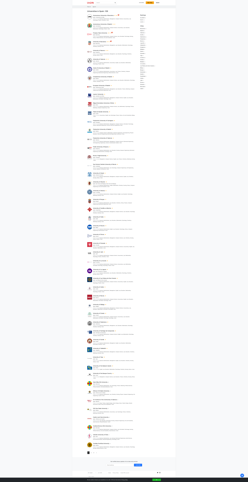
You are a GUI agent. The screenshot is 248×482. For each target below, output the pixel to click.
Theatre (104, 403)
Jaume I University (98, 94)
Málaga (97, 306)
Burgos (97, 201)
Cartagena (98, 122)
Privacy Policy (116, 472)
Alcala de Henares (99, 174)
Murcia (97, 297)
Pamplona (98, 52)
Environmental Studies (97, 439)
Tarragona (98, 157)
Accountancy (126, 18)
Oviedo (97, 315)
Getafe (97, 69)
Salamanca (98, 323)
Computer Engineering (102, 107)
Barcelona (98, 34)
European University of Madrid (101, 85)
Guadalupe (98, 166)
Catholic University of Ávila (100, 434)
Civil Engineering (126, 132)
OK (156, 479)
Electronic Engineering (115, 125)
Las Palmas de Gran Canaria (101, 280)
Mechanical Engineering (103, 72)
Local (141, 22)
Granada (97, 245)
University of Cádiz (98, 217)
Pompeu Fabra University (100, 33)
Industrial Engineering (107, 439)
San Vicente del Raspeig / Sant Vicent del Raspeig (106, 183)
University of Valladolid (99, 348)
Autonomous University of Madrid (102, 24)
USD (101, 472)
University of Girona (98, 234)
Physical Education (103, 421)
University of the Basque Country (102, 373)
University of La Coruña (99, 260)
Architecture (118, 133)
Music (101, 403)
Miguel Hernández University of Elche (103, 103)
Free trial (149, 2)
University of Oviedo (98, 313)
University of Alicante (99, 182)
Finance (99, 20)
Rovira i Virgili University (99, 155)
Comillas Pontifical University (101, 443)
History (94, 37)
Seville (97, 113)
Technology (114, 439)
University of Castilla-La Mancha (102, 208)
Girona (97, 236)
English (117, 62)
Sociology (107, 151)
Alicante (142, 84)
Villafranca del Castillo (100, 419)
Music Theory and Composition (104, 404)
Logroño (142, 43)
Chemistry (104, 20)
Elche (97, 104)
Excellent (142, 17)
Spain (94, 17)
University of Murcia (98, 295)
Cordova (142, 57)
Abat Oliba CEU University (100, 382)
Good (141, 19)
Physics (94, 125)
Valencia (97, 61)
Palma (97, 367)
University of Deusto (99, 225)
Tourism (108, 125)
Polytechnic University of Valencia (102, 138)
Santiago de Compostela (101, 332)
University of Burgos (98, 199)
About (109, 472)
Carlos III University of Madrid (101, 68)
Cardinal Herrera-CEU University (102, 426)
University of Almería (99, 190)
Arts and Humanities (108, 37)
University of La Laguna (99, 269)
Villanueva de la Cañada (100, 392)
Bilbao (97, 227)
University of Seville (98, 339)
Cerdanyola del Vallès (100, 17)
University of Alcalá (98, 173)
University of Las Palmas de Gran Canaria (104, 278)
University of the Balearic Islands (102, 366)
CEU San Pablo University (100, 408)
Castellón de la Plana (100, 96)
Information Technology (124, 36)
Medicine (98, 169)
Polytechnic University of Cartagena (103, 120)
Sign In (157, 2)
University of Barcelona (99, 41)
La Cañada (98, 192)
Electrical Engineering (111, 133)
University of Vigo (98, 357)
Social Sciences (101, 151)
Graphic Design (109, 403)
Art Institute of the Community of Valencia (105, 399)
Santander (142, 72)
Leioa (97, 375)
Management (112, 18)
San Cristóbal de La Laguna (101, 271)
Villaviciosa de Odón (100, 87)
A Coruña (98, 262)
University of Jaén (98, 252)
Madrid (97, 78)
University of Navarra (99, 50)
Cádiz (97, 218)
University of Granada (99, 243)
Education (128, 27)
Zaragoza (142, 47)
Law (130, 18)
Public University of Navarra (101, 146)
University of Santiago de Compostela (103, 331)
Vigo (97, 358)
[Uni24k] (90, 3)
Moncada (97, 427)
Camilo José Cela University (101, 417)
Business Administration (104, 18)
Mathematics (95, 28)
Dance (120, 403)
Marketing (128, 88)
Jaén (97, 253)
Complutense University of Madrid (102, 76)
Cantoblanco (98, 26)
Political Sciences (99, 37)
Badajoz (142, 61)
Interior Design (116, 403)
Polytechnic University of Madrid (102, 129)
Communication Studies (114, 142)
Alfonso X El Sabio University (101, 391)
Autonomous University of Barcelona (103, 15)
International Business (105, 386)
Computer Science (119, 18)
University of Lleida (98, 287)
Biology (133, 115)
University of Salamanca (99, 322)
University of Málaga (98, 304)
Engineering (102, 142)
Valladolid (98, 350)
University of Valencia (99, 59)
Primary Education (96, 386)
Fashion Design (125, 403)
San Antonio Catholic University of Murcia (104, 164)
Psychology (95, 20)
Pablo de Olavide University (100, 111)
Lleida (97, 288)
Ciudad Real (98, 210)
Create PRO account (124, 472)
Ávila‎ (97, 436)
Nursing (131, 36)
